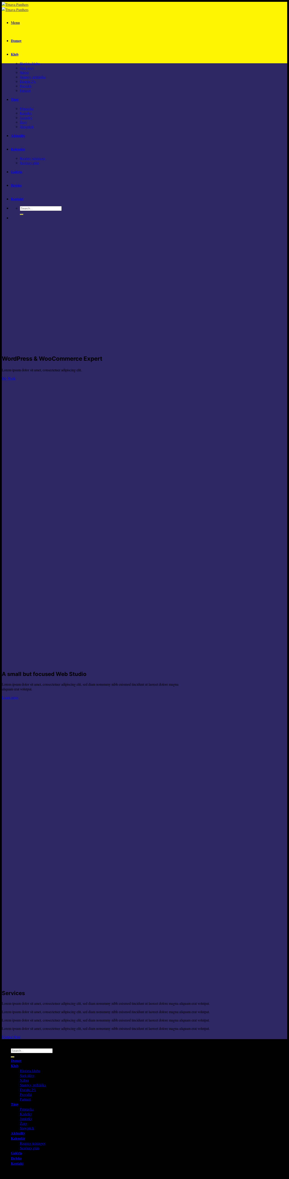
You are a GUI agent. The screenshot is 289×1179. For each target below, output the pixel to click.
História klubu (30, 63)
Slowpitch (27, 126)
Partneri (25, 90)
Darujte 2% (28, 81)
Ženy (23, 122)
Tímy (15, 99)
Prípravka (26, 108)
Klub (15, 54)
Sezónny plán (29, 162)
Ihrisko (16, 185)
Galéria (16, 171)
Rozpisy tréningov (32, 158)
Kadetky (26, 113)
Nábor (24, 72)
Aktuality (18, 135)
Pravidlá (25, 86)
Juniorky (26, 117)
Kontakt (17, 198)
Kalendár (18, 149)
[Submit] (21, 214)
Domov (16, 40)
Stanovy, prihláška (33, 77)
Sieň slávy (27, 68)
